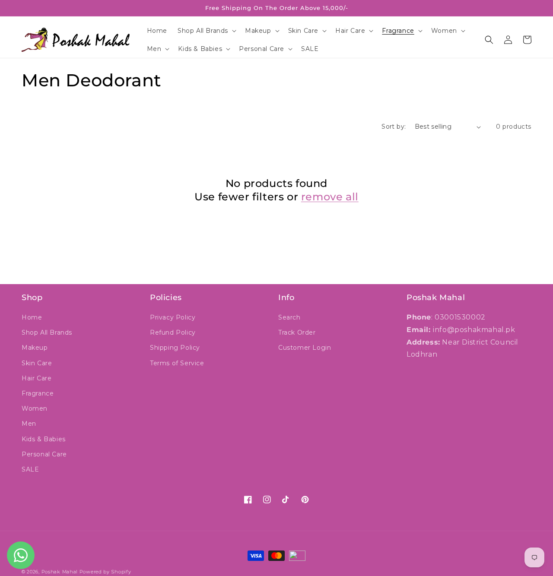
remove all (330, 196)
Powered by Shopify (105, 572)
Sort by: (393, 126)
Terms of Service (177, 363)
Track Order (297, 332)
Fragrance (38, 393)
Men (29, 423)
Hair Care (36, 378)
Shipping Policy (175, 347)
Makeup (35, 347)
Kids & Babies (44, 439)
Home (32, 317)
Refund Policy (173, 332)
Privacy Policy (172, 317)
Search (289, 317)
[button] (206, 31)
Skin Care (37, 363)
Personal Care (44, 454)
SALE (30, 469)
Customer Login (304, 347)
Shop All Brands (47, 332)
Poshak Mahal (59, 572)
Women (35, 408)
